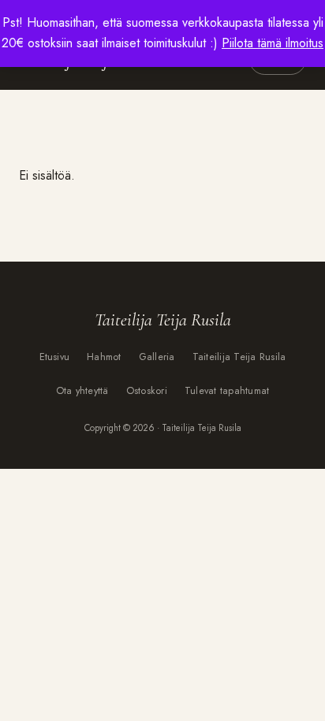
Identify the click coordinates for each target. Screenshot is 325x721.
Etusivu (54, 357)
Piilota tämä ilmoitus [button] (272, 43)
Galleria (157, 357)
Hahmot (104, 357)
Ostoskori (146, 391)
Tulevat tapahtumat (227, 391)
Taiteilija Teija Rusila (239, 357)
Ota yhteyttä (82, 391)
